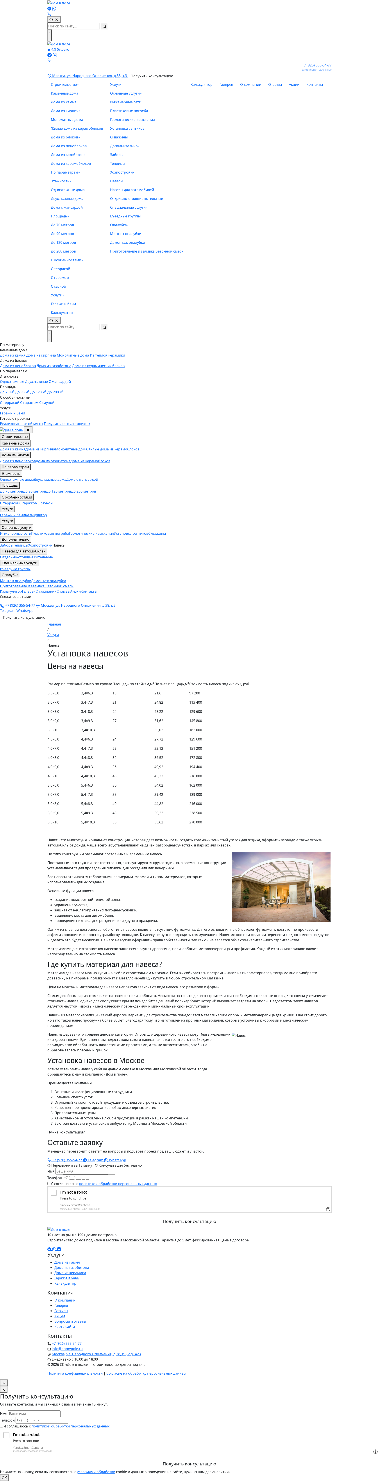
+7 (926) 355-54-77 (20, 605)
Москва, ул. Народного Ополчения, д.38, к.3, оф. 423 (96, 1354)
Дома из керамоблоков (71, 163)
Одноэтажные (12, 381)
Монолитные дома (67, 119)
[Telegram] (49, 8)
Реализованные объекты (21, 423)
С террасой (60, 268)
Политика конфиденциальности (75, 1373)
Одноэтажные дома (68, 189)
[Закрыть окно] (3, 1389)
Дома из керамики (70, 1272)
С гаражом (60, 277)
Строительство (64, 84)
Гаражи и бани (63, 303)
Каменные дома (64, 93)
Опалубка (118, 224)
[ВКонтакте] (59, 1248)
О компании (250, 84)
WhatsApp (25, 610)
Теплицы (117, 163)
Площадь (59, 216)
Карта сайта (64, 1326)
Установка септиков (127, 128)
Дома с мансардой (67, 207)
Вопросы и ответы (70, 1321)
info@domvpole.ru (67, 1348)
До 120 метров (63, 242)
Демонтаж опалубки (127, 242)
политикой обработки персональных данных (118, 1183)
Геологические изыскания (132, 119)
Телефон (54, 1177)
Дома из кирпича (65, 110)
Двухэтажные (36, 381)
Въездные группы (125, 216)
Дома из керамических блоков (98, 365)
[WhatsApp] (54, 8)
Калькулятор (62, 312)
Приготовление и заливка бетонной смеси (147, 251)
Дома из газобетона (68, 154)
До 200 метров (63, 251)
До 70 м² (7, 392)
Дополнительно (124, 145)
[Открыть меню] (49, 35)
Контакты (314, 84)
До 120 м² (38, 392)
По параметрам (64, 172)
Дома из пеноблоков (69, 145)
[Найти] (104, 26)
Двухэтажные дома (67, 198)
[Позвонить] (49, 13)
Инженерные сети (125, 102)
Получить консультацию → (67, 423)
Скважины (119, 137)
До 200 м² (55, 392)
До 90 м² (22, 392)
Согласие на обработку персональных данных (146, 1373)
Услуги (56, 295)
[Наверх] (4, 1382)
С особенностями (66, 260)
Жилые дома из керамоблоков (77, 128)
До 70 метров (62, 224)
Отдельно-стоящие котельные (136, 198)
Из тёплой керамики (107, 355)
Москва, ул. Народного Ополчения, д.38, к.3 (89, 75)
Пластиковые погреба (129, 110)
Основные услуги (125, 93)
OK (4, 1477)
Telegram (8, 610)
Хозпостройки (122, 172)
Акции (294, 84)
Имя (51, 1171)
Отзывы (275, 84)
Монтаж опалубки (125, 233)
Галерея (226, 84)
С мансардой (60, 381)
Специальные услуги (128, 207)
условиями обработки (96, 1471)
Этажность (60, 181)
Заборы (116, 154)
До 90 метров (62, 233)
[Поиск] (54, 19)
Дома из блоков (64, 137)
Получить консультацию (152, 76)
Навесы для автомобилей (132, 189)
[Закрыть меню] (28, 429)
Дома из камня (63, 102)
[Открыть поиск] (54, 320)
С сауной (58, 286)
